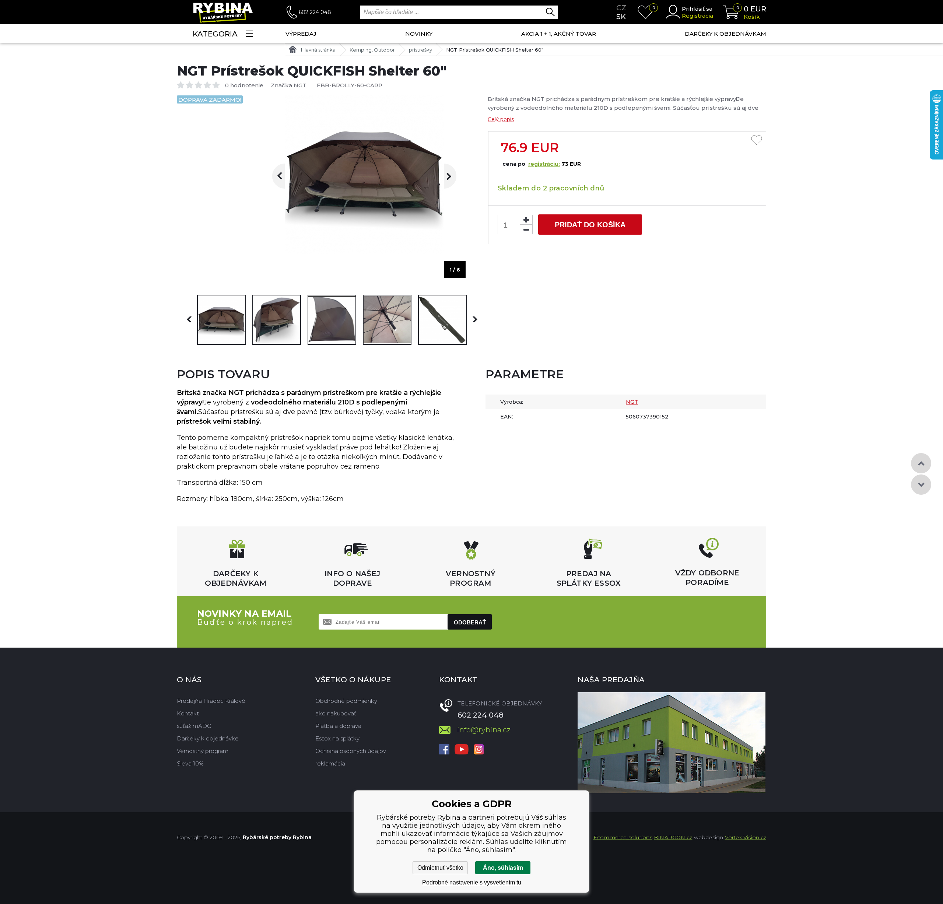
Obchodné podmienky (346, 700)
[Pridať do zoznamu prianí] (756, 140)
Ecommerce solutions (622, 837)
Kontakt (188, 713)
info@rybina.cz (484, 729)
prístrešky (420, 50)
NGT (300, 85)
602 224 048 (315, 12)
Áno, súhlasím (503, 868)
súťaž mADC (194, 725)
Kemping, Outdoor (372, 50)
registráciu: (544, 164)
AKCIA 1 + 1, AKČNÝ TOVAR (558, 33)
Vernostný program (202, 750)
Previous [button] (284, 176)
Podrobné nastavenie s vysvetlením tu (471, 882)
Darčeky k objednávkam (725, 33)
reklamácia (330, 763)
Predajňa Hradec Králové (211, 700)
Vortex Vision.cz (745, 837)
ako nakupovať (335, 713)
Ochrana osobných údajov (350, 750)
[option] (221, 320)
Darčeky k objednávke (208, 738)
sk (621, 16)
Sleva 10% (190, 763)
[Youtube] (462, 750)
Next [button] (444, 176)
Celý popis (501, 119)
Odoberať (470, 622)
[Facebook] (444, 750)
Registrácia (697, 15)
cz (621, 7)
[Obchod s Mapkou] (671, 742)
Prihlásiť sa (697, 8)
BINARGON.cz (673, 837)
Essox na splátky (337, 738)
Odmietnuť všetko (440, 868)
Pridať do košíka (590, 225)
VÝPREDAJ (300, 33)
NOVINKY (418, 33)
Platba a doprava (338, 725)
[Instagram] (479, 750)
